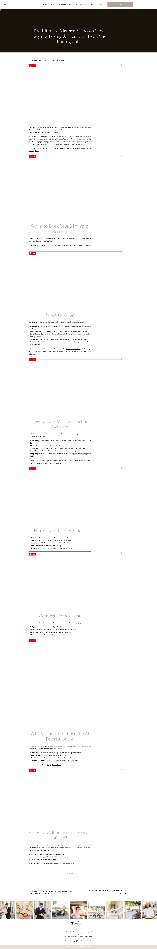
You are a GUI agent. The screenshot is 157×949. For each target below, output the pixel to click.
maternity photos (58, 61)
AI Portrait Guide (36, 463)
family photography (38, 61)
